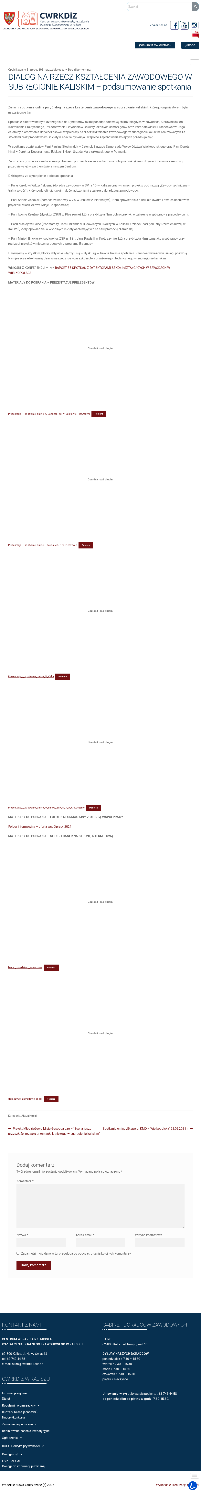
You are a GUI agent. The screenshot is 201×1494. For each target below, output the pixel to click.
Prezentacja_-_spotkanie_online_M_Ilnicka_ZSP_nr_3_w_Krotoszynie (46, 807)
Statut (6, 1398)
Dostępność (10, 1454)
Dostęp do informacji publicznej (23, 1466)
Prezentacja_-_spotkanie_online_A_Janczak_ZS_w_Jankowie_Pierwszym (49, 413)
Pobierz (99, 414)
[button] (155, 45)
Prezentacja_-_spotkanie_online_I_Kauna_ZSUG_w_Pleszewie (42, 545)
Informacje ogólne (14, 1393)
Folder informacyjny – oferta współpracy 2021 (39, 826)
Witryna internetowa (148, 1235)
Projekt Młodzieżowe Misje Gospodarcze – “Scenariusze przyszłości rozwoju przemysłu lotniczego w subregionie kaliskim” (54, 1131)
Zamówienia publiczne (17, 1424)
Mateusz (59, 69)
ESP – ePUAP (11, 1461)
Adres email (85, 1235)
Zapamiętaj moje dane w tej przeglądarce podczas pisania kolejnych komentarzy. (76, 1253)
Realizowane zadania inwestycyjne (26, 1431)
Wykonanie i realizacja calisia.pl (177, 1485)
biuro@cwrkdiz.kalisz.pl (28, 1364)
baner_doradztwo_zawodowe (25, 967)
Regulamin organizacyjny (19, 1405)
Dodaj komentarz (79, 69)
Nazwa (22, 1235)
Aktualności (29, 1115)
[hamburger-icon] (194, 62)
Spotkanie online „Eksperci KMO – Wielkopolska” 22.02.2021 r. (145, 1128)
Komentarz (25, 1181)
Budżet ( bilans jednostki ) (19, 1412)
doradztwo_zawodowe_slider (25, 1098)
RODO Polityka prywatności (21, 1446)
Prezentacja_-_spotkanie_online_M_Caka (31, 676)
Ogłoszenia (10, 1438)
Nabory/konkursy (14, 1417)
